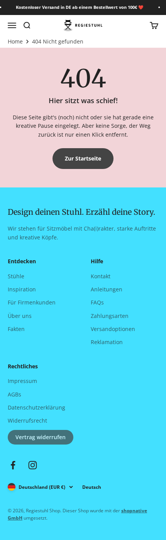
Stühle (16, 276)
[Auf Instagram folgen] (32, 465)
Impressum (22, 381)
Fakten (16, 329)
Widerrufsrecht (27, 420)
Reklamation (107, 342)
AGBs (14, 394)
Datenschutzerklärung (36, 407)
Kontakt (100, 276)
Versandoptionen (113, 329)
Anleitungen (106, 289)
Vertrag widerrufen (40, 437)
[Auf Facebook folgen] (13, 465)
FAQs (97, 302)
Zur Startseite (83, 158)
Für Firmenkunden (32, 302)
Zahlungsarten (110, 315)
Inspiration (22, 289)
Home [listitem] (15, 41)
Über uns (20, 315)
